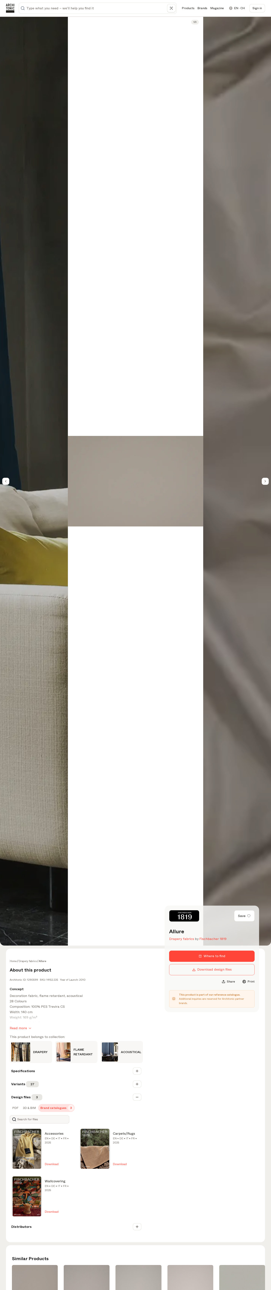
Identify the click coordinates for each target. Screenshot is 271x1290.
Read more (18, 1028)
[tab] (15, 1108)
